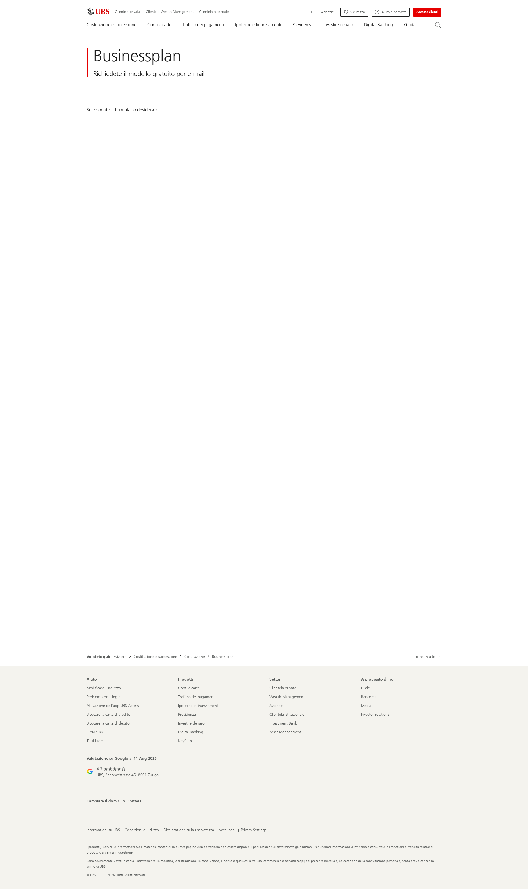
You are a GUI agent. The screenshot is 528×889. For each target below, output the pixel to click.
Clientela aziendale (214, 12)
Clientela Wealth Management (170, 12)
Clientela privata (127, 12)
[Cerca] (438, 25)
